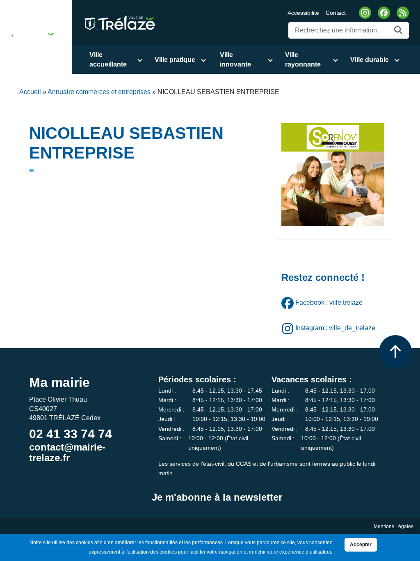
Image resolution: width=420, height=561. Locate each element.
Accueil (30, 91)
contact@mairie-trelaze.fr (67, 452)
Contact (336, 12)
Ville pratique (175, 59)
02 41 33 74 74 (70, 434)
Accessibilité (303, 12)
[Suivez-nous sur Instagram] (365, 13)
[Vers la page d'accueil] (29, 37)
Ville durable (369, 59)
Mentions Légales (393, 526)
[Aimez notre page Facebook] (384, 13)
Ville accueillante (108, 59)
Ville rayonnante (303, 59)
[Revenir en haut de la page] (395, 351)
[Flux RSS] (403, 13)
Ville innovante (235, 59)
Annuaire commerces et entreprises (99, 91)
